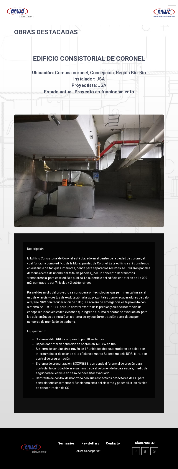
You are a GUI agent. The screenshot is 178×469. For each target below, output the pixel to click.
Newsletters (90, 443)
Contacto (113, 443)
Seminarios (66, 443)
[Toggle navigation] (172, 8)
